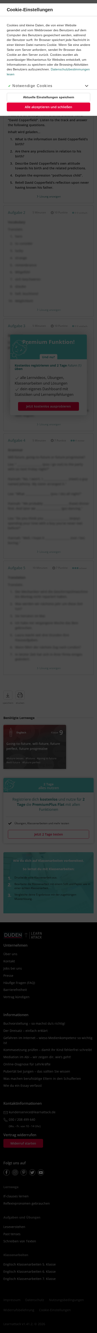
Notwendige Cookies (32, 86)
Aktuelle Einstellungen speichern (48, 97)
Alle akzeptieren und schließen (48, 107)
